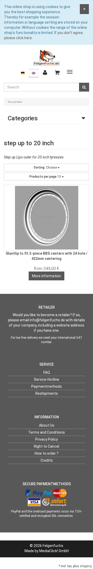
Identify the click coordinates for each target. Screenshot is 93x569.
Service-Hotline (46, 379)
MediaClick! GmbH (54, 551)
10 (45, 176)
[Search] (84, 87)
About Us (46, 425)
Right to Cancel (46, 446)
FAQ (46, 372)
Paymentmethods (46, 386)
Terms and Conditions (46, 432)
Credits (47, 460)
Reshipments (46, 393)
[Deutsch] (23, 72)
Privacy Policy (46, 439)
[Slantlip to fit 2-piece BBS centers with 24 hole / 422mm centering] (46, 218)
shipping (86, 566)
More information (46, 276)
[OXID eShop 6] (46, 57)
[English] (33, 72)
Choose (46, 167)
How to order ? (46, 453)
